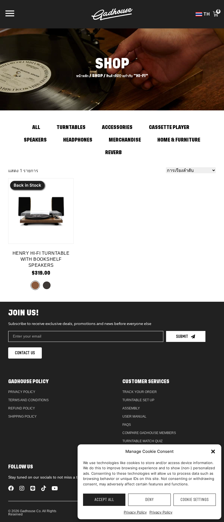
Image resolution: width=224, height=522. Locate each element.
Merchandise (125, 140)
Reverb (113, 153)
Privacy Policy (135, 512)
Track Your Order (139, 392)
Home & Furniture (178, 140)
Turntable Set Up (138, 400)
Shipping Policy (22, 416)
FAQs (126, 425)
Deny (149, 500)
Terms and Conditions (28, 400)
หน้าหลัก (82, 75)
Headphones (77, 140)
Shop (97, 75)
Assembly (131, 408)
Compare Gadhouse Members (149, 433)
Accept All (104, 500)
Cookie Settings (195, 500)
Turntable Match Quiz (142, 441)
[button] (213, 451)
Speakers (35, 140)
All (36, 128)
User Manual (134, 416)
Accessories (117, 128)
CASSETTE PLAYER (169, 128)
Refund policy (21, 408)
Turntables (71, 128)
